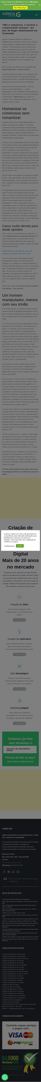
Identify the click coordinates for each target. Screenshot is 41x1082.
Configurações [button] (9, 546)
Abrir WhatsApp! (20, 8)
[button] (5, 1077)
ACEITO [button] (19, 546)
